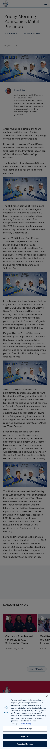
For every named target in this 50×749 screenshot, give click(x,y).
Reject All (25, 736)
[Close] (47, 696)
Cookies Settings (25, 729)
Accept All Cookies (25, 744)
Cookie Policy (25, 723)
